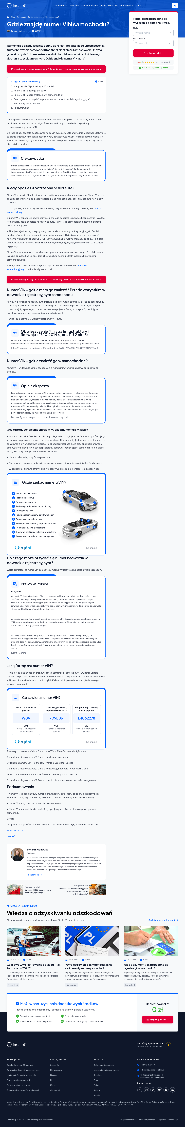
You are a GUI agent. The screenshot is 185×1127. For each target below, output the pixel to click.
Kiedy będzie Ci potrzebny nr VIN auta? (33, 86)
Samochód (21, 17)
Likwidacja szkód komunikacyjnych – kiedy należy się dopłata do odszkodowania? (73, 891)
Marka (135, 28)
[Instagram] (147, 1090)
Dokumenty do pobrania (104, 1065)
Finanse (53, 1075)
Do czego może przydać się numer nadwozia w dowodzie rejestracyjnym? (51, 99)
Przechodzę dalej (152, 53)
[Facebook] (140, 1090)
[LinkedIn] (173, 1090)
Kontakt (97, 1095)
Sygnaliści (162, 1120)
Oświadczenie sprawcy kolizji (19, 1080)
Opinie (96, 1085)
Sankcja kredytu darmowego (19, 1085)
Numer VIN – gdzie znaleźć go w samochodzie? (38, 95)
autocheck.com (15, 830)
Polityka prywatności (146, 1120)
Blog (13, 17)
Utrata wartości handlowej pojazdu (21, 1075)
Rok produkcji (139, 38)
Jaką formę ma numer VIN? (27, 103)
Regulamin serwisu (128, 1120)
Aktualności (55, 1090)
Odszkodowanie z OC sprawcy (20, 1065)
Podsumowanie (21, 107)
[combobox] (153, 33)
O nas (96, 1080)
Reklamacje (173, 1120)
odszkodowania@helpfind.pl (152, 1070)
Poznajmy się (33, 874)
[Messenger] (166, 1090)
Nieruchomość (56, 1070)
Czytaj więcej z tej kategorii (161, 920)
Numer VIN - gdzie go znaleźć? (29, 90)
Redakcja (98, 1075)
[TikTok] (153, 1090)
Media (53, 1085)
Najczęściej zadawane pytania (106, 1070)
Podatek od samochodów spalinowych (23, 1090)
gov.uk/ (11, 836)
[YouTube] (160, 1090)
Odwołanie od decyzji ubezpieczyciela (23, 1070)
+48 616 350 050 (147, 1065)
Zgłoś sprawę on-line (156, 1019)
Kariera (97, 1090)
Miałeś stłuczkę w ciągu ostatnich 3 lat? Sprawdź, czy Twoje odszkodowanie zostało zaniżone (56, 69)
